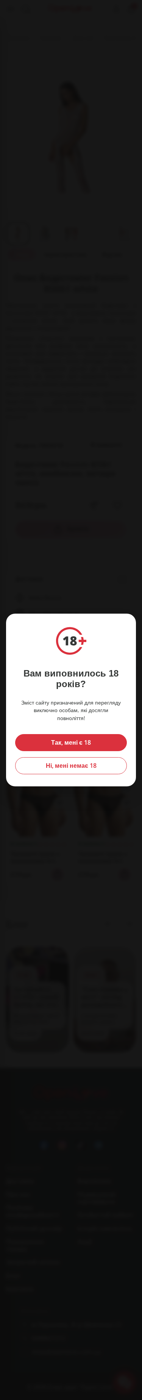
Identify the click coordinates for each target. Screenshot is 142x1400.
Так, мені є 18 (71, 742)
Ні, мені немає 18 (71, 765)
